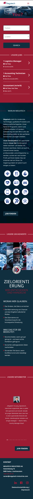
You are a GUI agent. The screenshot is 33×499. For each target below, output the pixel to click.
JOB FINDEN (10, 213)
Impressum (25, 490)
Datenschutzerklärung (20, 487)
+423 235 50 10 (8, 474)
